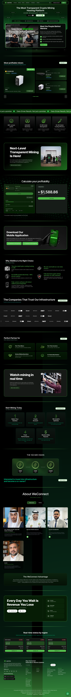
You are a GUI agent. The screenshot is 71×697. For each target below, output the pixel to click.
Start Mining (52, 198)
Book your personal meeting (15, 165)
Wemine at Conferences (62, 672)
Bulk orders (49, 672)
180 (13, 210)
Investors (48, 674)
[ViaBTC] (17, 310)
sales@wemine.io (42, 694)
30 (6, 210)
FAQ (26, 674)
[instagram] (12, 671)
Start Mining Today (60, 408)
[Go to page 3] (37, 96)
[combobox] (10, 188)
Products (15, 2)
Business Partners (63, 300)
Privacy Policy (28, 681)
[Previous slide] (6, 50)
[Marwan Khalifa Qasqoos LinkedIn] (27, 537)
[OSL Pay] (9, 310)
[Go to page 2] (34, 96)
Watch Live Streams (44, 44)
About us (27, 669)
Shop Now (63, 338)
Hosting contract (28, 685)
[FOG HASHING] (39, 310)
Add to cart (30, 90)
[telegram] (16, 671)
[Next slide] (65, 50)
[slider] (13, 201)
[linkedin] (7, 671)
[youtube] (14, 671)
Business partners (50, 671)
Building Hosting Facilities (51, 669)
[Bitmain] (24, 310)
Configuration (30, 197)
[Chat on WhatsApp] (67, 693)
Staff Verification (28, 672)
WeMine (40, 502)
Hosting (19, 2)
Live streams (60, 671)
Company (33, 2)
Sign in (64, 2)
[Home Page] (8, 3)
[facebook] (9, 671)
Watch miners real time (15, 387)
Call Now (13, 650)
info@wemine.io (35, 694)
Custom (21, 210)
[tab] (17, 21)
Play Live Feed (22, 35)
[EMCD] (32, 310)
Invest (23, 2)
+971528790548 (29, 694)
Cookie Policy (28, 684)
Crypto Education (61, 669)
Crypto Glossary (60, 674)
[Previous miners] (5, 96)
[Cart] (50, 3)
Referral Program (50, 675)
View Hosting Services (57, 44)
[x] (5, 671)
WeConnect (31, 502)
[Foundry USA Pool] (46, 310)
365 (16, 210)
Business (27, 2)
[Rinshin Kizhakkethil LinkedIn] (50, 537)
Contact (38, 2)
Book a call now (62, 480)
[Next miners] (66, 96)
